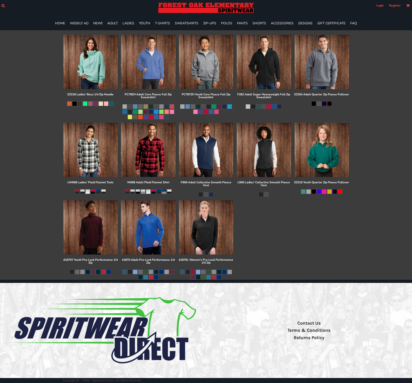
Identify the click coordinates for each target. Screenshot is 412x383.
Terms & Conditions (309, 330)
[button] (3, 5)
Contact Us (309, 323)
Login (380, 5)
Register (395, 5)
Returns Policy (309, 337)
